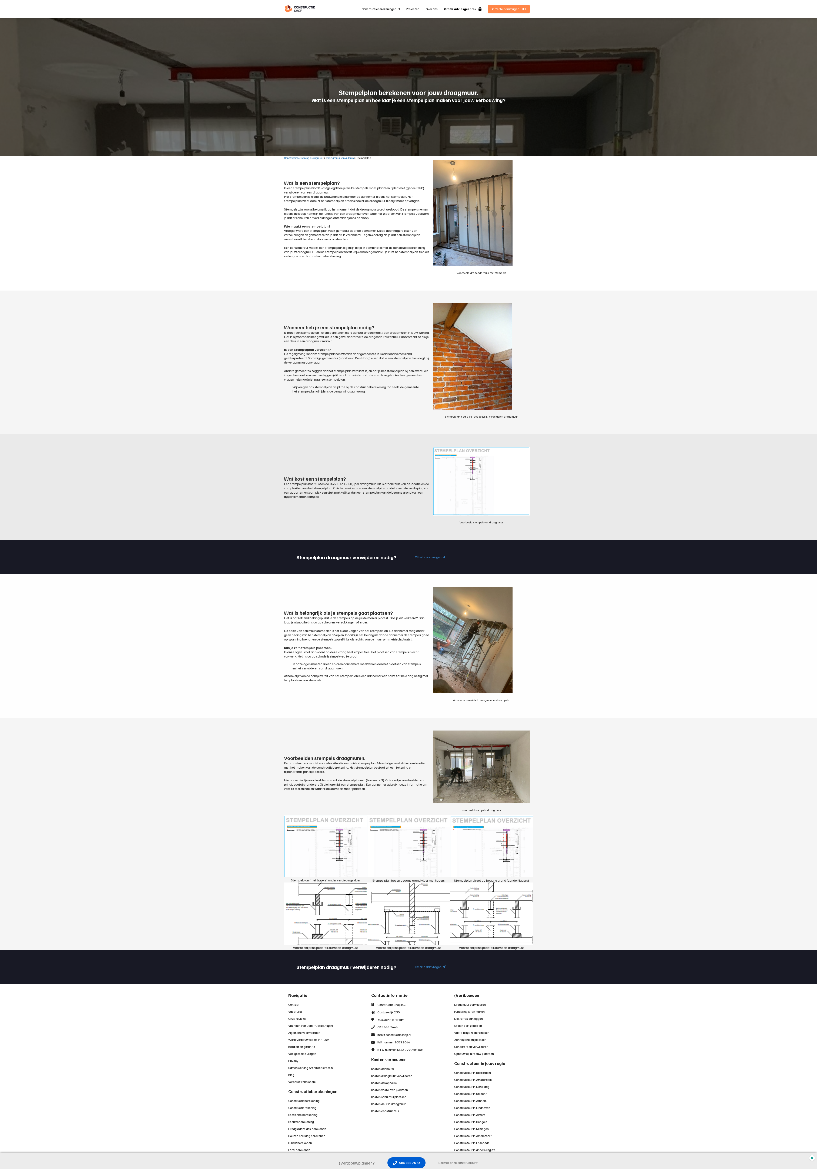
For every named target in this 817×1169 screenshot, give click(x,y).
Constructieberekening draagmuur (303, 158)
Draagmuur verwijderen (340, 158)
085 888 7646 (387, 1027)
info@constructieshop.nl (394, 1035)
